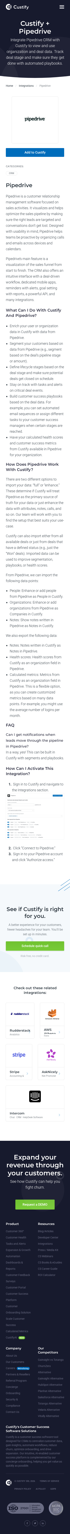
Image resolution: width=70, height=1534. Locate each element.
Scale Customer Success (15, 1322)
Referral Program (16, 1380)
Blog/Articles (45, 1231)
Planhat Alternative (49, 1391)
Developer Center (48, 1237)
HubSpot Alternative (50, 1384)
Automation (13, 1256)
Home (9, 85)
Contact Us (12, 1411)
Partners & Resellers (18, 1374)
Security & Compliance (13, 1402)
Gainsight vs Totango (51, 1359)
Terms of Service (49, 1481)
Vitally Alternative (48, 1416)
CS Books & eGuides (50, 1262)
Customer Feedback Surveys (18, 1278)
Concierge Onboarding (13, 1390)
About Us (11, 1355)
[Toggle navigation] (62, 7)
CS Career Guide (47, 1268)
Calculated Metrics (17, 1331)
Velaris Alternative (49, 1409)
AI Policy (41, 1489)
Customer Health (16, 1237)
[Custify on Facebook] (27, 1523)
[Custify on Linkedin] (43, 1523)
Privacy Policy (22, 1489)
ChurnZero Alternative (44, 1369)
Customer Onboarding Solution (18, 1309)
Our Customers (15, 1361)
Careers (10, 1368)
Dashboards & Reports (14, 1265)
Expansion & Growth (18, 1250)
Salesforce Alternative (51, 1397)
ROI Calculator (46, 1275)
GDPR (53, 1489)
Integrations (26, 85)
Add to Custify (35, 152)
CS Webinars (45, 1256)
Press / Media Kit (48, 1250)
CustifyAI (11, 1337)
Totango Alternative (50, 1403)
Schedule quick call (35, 946)
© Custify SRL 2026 (24, 1481)
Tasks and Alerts (16, 1243)
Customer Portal (16, 1287)
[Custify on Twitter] (35, 1523)
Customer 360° (15, 1231)
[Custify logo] (17, 7)
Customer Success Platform (17, 1297)
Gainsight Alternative (50, 1378)
